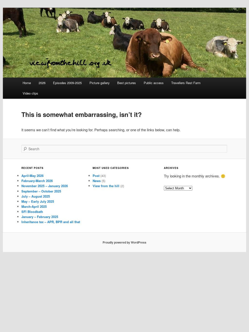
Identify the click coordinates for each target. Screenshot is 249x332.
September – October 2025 (41, 191)
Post (96, 175)
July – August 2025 (35, 196)
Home (27, 82)
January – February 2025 (39, 216)
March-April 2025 (34, 206)
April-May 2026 (32, 175)
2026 (42, 82)
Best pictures (126, 82)
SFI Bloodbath (32, 211)
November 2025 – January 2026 (44, 185)
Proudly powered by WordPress (124, 242)
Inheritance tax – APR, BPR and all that (50, 221)
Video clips (30, 93)
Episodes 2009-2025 (67, 82)
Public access (154, 82)
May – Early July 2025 (37, 201)
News (97, 180)
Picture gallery (99, 82)
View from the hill (106, 185)
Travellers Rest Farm (186, 82)
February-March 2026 (37, 180)
